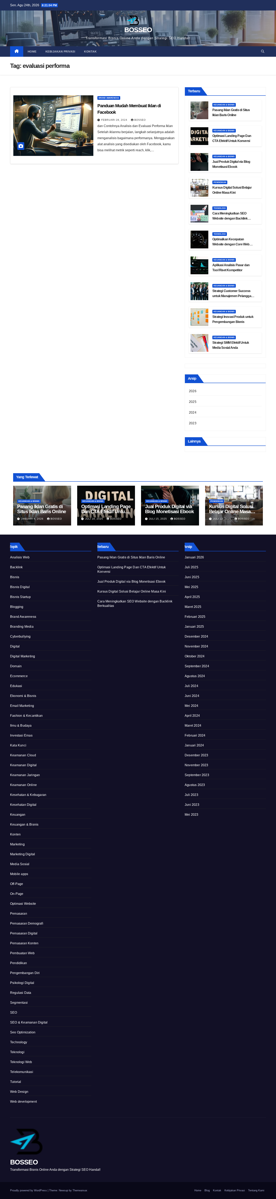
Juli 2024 (191, 686)
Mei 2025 (191, 587)
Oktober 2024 (194, 656)
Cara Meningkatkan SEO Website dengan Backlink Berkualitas (230, 218)
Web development (23, 1101)
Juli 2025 (191, 567)
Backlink (16, 567)
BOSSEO (138, 30)
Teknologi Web (21, 1062)
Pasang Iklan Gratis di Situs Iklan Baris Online (41, 509)
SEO (13, 1012)
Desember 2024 (196, 636)
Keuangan (17, 814)
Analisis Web (19, 557)
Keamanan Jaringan (25, 775)
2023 (192, 423)
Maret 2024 (193, 725)
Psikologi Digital (22, 983)
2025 (192, 402)
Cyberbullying (20, 636)
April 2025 (192, 597)
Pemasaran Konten (24, 943)
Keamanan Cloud (23, 755)
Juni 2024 (192, 696)
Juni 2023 (192, 804)
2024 (192, 412)
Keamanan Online (23, 785)
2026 (192, 391)
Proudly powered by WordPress (29, 1190)
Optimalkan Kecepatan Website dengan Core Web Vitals (231, 244)
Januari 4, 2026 (32, 518)
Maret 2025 (193, 606)
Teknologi (220, 208)
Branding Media (22, 626)
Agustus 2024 (195, 676)
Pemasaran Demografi (26, 923)
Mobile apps (19, 874)
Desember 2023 (196, 755)
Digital (15, 646)
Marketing (17, 844)
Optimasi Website (23, 903)
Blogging (16, 606)
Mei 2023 (191, 814)
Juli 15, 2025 (158, 518)
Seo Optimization (22, 1032)
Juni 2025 (192, 577)
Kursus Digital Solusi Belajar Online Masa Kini (231, 511)
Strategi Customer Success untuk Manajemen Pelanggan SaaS (232, 296)
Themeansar (80, 1190)
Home (32, 51)
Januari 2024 (194, 745)
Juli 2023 (191, 795)
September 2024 (197, 666)
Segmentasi (19, 1002)
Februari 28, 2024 (114, 120)
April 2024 (192, 715)
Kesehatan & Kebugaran (28, 795)
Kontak (90, 51)
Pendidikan (220, 182)
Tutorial (15, 1081)
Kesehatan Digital (23, 804)
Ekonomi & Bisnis (23, 696)
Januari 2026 (194, 557)
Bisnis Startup (20, 597)
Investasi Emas (21, 735)
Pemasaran (18, 913)
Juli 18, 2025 (94, 518)
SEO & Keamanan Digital (28, 1022)
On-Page (16, 893)
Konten (15, 834)
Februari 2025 (195, 616)
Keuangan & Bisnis (224, 105)
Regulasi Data (20, 992)
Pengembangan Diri (25, 973)
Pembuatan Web (22, 953)
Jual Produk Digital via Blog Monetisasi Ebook (169, 509)
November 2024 (196, 646)
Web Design (19, 1091)
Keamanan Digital (23, 765)
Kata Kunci (18, 745)
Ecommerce (19, 676)
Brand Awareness (109, 98)
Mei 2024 (191, 705)
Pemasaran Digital (23, 933)
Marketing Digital (22, 854)
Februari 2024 (195, 735)
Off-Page (16, 884)
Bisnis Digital (20, 587)
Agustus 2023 (195, 785)
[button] (262, 51)
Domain (16, 666)
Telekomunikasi (21, 1072)
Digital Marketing (22, 656)
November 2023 (196, 765)
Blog (207, 1190)
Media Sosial (19, 864)
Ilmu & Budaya (21, 725)
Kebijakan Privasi (60, 51)
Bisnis (14, 577)
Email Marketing (22, 705)
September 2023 (197, 775)
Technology (18, 1042)
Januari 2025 (194, 626)
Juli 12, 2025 (222, 518)
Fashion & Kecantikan (26, 715)
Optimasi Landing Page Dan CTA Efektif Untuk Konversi (106, 511)
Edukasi (16, 686)
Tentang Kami (256, 1190)
